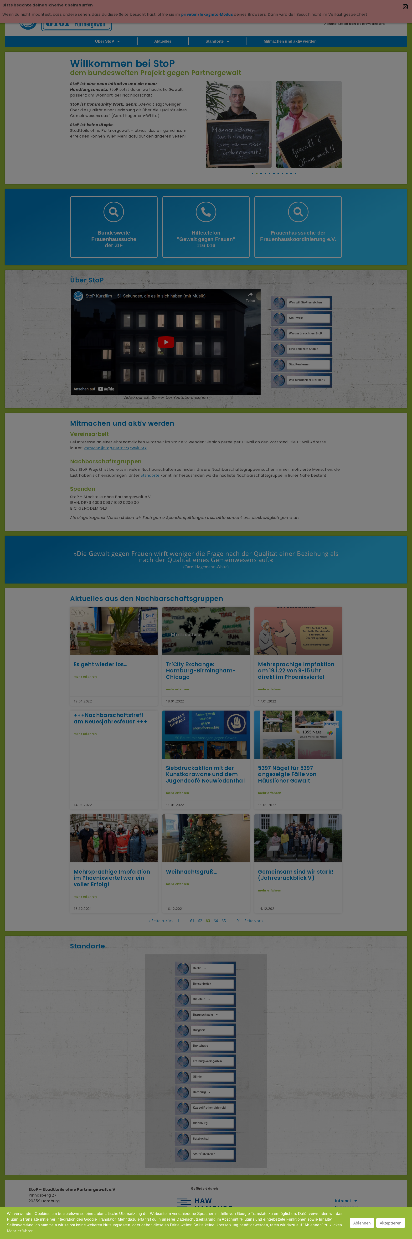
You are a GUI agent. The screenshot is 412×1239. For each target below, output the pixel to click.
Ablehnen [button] (362, 1223)
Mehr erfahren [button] (20, 1231)
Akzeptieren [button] (391, 1223)
